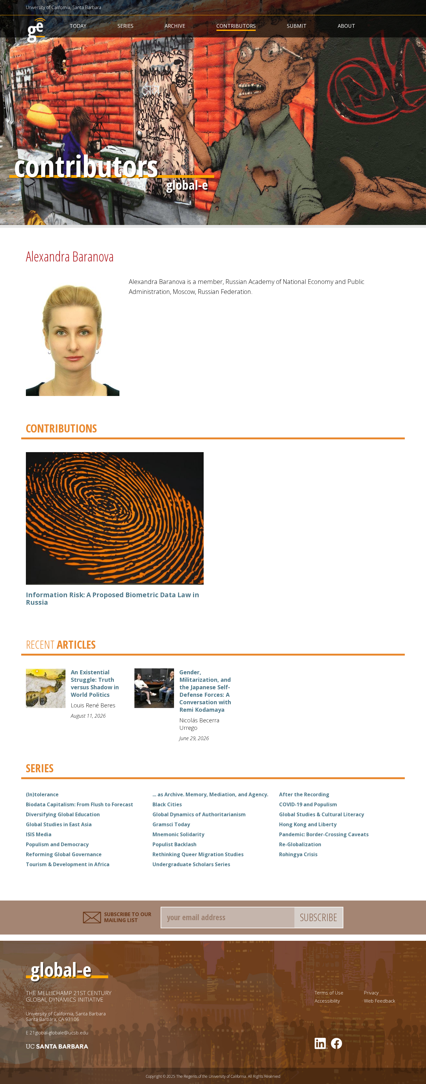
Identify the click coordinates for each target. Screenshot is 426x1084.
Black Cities (167, 804)
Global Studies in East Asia (59, 824)
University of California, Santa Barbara (63, 7)
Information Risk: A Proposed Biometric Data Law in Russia (112, 598)
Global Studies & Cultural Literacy (321, 814)
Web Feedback (379, 1001)
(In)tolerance (42, 794)
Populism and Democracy (57, 844)
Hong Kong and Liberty (307, 824)
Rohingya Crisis (298, 854)
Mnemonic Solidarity (178, 834)
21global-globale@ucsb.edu (59, 1032)
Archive (175, 25)
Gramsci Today (171, 824)
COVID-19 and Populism (308, 804)
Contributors (236, 25)
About (346, 25)
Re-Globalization (300, 844)
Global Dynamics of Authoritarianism (199, 814)
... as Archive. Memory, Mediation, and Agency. (210, 794)
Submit (297, 25)
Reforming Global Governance (64, 854)
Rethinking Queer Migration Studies (198, 854)
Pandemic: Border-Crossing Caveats (324, 834)
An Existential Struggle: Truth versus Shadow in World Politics (95, 683)
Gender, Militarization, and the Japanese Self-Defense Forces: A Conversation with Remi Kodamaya (205, 690)
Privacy (371, 993)
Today (78, 25)
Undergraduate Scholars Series (191, 864)
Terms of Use (329, 993)
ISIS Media (38, 834)
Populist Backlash (174, 844)
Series (125, 25)
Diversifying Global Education (63, 814)
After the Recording (304, 794)
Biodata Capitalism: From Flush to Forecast (79, 804)
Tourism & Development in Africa (67, 864)
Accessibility (327, 1001)
